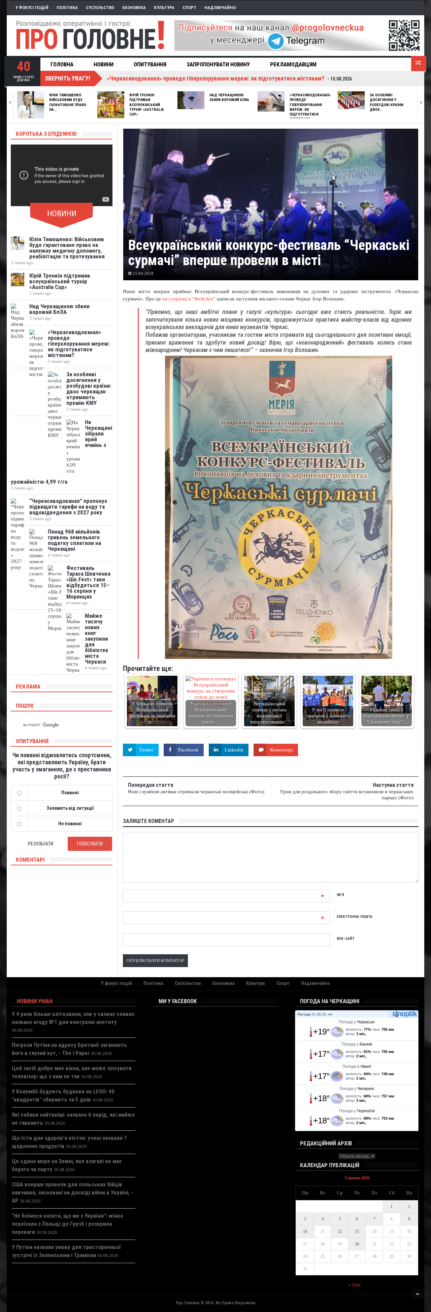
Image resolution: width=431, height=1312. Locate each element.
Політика (67, 7)
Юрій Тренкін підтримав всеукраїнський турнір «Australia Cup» (146, 105)
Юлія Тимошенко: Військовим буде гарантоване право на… (67, 102)
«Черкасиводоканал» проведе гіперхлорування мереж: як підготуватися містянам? (79, 343)
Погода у (357, 1022)
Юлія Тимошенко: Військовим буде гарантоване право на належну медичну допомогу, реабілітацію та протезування (67, 248)
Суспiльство (100, 7)
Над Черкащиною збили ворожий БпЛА (229, 97)
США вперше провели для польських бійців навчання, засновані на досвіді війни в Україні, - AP (72, 1192)
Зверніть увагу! (67, 78)
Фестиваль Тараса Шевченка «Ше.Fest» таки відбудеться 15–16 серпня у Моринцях (88, 582)
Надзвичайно (220, 7)
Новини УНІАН (35, 1001)
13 (357, 1231)
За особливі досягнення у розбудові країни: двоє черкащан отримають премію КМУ (88, 388)
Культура (164, 7)
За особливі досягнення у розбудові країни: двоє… (387, 102)
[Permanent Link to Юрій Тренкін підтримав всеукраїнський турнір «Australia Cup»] (110, 104)
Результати (40, 843)
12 (340, 1231)
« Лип (354, 1284)
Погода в (356, 1066)
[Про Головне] (90, 35)
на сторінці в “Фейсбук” (189, 298)
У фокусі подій (31, 7)
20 (357, 1244)
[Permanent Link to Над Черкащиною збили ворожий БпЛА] (190, 100)
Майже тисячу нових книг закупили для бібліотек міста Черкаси (96, 638)
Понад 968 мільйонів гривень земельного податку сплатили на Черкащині (74, 540)
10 (305, 1231)
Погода (304, 1014)
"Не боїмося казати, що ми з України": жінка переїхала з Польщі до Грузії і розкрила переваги (67, 1223)
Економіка (134, 7)
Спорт (189, 7)
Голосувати (90, 843)
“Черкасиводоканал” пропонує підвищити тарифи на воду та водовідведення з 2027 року (68, 507)
